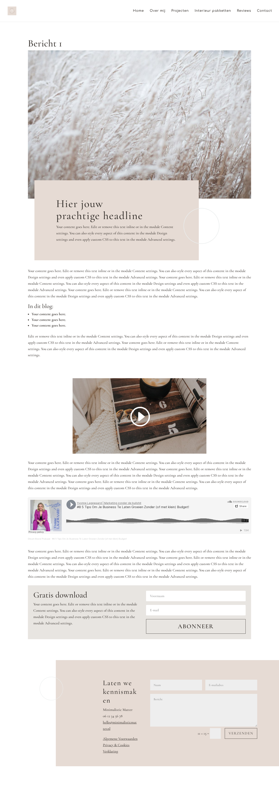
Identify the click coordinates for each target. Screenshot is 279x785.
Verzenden (241, 733)
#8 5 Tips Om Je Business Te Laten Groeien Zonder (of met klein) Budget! (89, 539)
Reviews (244, 11)
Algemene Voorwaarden (120, 738)
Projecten (180, 11)
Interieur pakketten (213, 11)
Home (138, 11)
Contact (264, 11)
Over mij (157, 11)
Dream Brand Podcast (39, 539)
